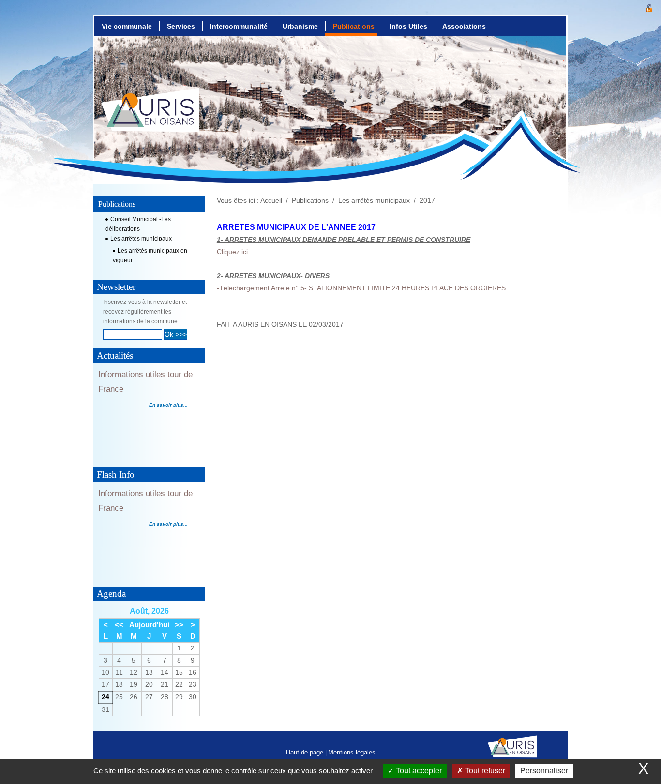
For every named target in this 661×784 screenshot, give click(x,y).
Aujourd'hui (149, 624)
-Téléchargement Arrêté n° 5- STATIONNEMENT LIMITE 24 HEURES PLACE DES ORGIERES (361, 288)
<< (119, 624)
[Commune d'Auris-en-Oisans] (150, 119)
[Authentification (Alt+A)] (649, 7)
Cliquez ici (232, 252)
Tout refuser (484, 771)
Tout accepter (418, 771)
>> (179, 624)
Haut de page (305, 752)
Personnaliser (544, 771)
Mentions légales (352, 752)
